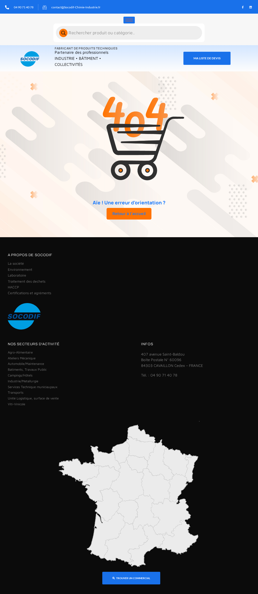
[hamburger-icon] (129, 20)
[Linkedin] (250, 7)
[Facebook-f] (242, 7)
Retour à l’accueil (129, 213)
